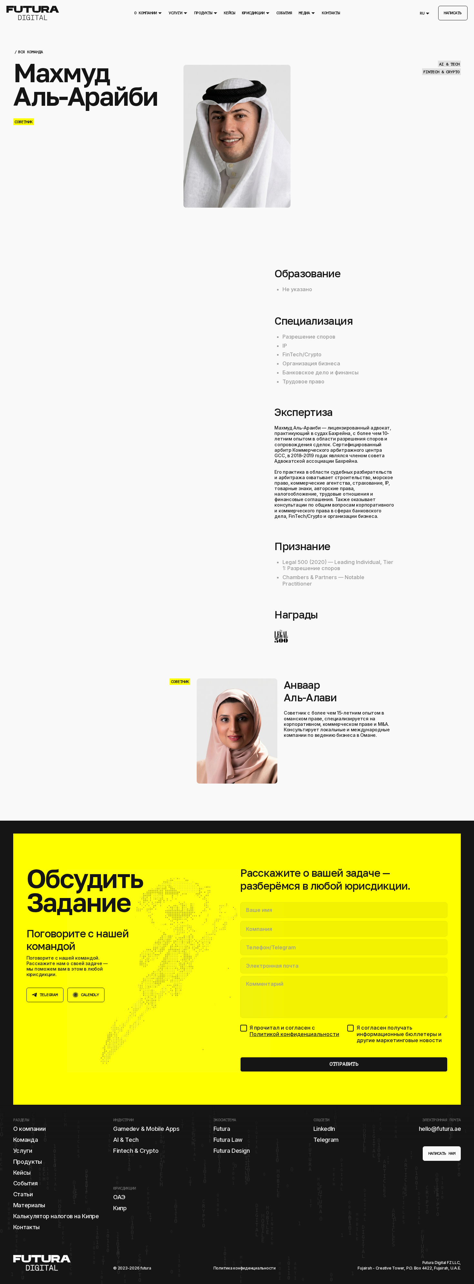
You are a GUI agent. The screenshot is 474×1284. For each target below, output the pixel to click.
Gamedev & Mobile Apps (146, 1128)
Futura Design (231, 1150)
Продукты (27, 1161)
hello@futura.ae (440, 1128)
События (25, 1183)
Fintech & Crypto (135, 1150)
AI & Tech (126, 1139)
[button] (148, 13)
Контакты (26, 1226)
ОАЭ (119, 1196)
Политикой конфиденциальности (294, 1034)
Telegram (326, 1139)
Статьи (23, 1194)
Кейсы (22, 1172)
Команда (25, 1139)
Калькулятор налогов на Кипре (56, 1216)
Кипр (120, 1207)
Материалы (29, 1205)
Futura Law (227, 1139)
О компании (29, 1128)
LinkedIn (324, 1128)
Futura (221, 1128)
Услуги (22, 1150)
